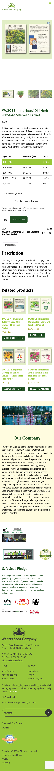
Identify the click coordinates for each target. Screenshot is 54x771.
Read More (36, 335)
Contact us (32, 671)
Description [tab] (10, 245)
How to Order (8, 678)
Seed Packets (8, 671)
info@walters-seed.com (12, 660)
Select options (13, 338)
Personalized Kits (9, 674)
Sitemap (5, 727)
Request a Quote (35, 678)
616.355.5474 (26, 654)
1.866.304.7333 (18, 657)
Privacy (31, 674)
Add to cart (18, 220)
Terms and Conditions (12, 755)
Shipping (6, 762)
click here (13, 691)
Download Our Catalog (12, 723)
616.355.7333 (10, 654)
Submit (48, 712)
